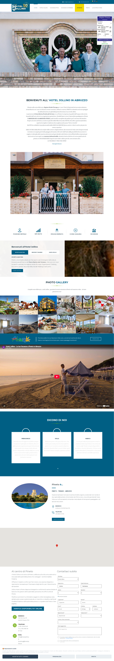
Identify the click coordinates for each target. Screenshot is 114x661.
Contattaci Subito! (58, 519)
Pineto (88, 7)
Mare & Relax (52, 252)
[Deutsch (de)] (96, 1)
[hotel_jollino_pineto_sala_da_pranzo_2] (85, 305)
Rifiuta (94, 656)
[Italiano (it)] (92, 1)
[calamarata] (47, 324)
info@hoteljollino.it (69, 2)
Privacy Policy (69, 638)
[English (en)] (94, 1)
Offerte (79, 7)
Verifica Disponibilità (105, 39)
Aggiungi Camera (63, 596)
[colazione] (104, 305)
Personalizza (57, 656)
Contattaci (105, 43)
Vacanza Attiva (54, 7)
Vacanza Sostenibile (67, 7)
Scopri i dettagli (17, 270)
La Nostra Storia (97, 7)
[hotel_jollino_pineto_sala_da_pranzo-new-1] (66, 305)
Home (35, 7)
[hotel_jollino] (28, 324)
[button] (57, 545)
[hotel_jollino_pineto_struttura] (47, 305)
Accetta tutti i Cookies (20, 656)
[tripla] (104, 324)
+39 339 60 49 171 (84, 2)
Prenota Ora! (95, 338)
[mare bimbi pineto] (66, 324)
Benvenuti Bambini (37, 252)
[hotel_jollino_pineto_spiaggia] (28, 305)
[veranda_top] (85, 324)
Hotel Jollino (44, 7)
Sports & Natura (20, 252)
